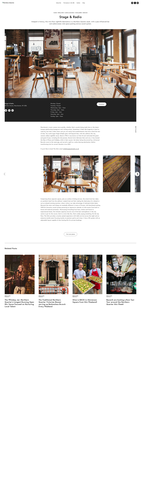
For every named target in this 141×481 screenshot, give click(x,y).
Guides (78, 2)
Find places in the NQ (68, 2)
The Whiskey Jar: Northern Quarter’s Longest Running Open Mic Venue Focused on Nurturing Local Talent (19, 303)
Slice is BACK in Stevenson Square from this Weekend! (85, 301)
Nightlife (85, 12)
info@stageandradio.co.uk (71, 149)
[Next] (137, 174)
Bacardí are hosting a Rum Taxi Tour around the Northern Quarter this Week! (120, 302)
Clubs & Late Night (69, 12)
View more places (70, 234)
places (55, 12)
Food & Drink (78, 12)
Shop (83, 2)
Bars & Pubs (61, 12)
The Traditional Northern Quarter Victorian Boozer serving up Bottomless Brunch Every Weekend (52, 303)
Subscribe (58, 2)
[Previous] (5, 174)
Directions (101, 104)
